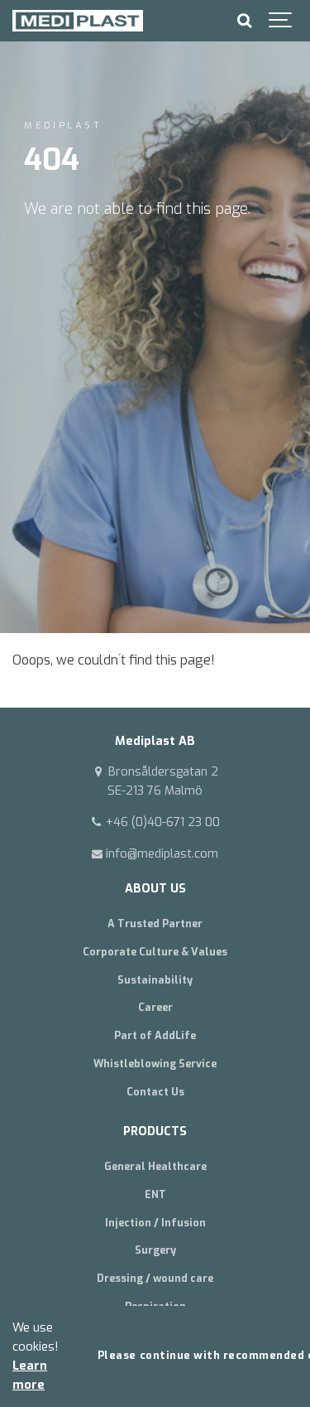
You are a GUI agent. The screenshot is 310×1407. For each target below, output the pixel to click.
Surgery (155, 1250)
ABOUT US (155, 889)
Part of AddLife (155, 1035)
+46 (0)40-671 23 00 (161, 822)
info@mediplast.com (160, 854)
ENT (155, 1194)
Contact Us (155, 1092)
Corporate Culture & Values (155, 952)
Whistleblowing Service (155, 1063)
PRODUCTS (155, 1131)
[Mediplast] (77, 20)
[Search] (244, 20)
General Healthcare (155, 1166)
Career (155, 1007)
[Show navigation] (281, 20)
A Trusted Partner (155, 923)
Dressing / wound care (155, 1278)
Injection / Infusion (155, 1223)
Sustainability (155, 980)
